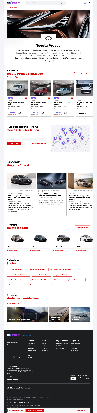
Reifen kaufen (32, 346)
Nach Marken (31, 348)
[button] (32, 388)
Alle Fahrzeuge (32, 343)
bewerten (44, 348)
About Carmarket (75, 343)
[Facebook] (8, 357)
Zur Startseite (13, 7)
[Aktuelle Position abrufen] (8, 139)
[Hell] (80, 378)
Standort (9, 136)
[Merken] (23, 98)
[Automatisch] (73, 378)
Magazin (30, 357)
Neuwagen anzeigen (12, 250)
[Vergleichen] (26, 98)
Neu (10, 77)
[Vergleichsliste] (80, 3)
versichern (45, 353)
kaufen (44, 346)
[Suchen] (64, 2)
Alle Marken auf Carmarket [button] (18, 388)
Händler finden (32, 350)
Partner (30, 353)
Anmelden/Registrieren (62, 343)
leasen (44, 343)
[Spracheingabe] (61, 2)
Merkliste (58, 346)
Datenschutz (74, 350)
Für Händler (74, 346)
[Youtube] (19, 357)
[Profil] (85, 3)
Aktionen (30, 355)
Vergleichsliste (60, 348)
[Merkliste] (76, 3)
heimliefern (45, 350)
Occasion (20, 77)
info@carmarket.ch (12, 379)
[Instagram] (13, 357)
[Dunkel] (87, 378)
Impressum (74, 348)
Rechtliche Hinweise (76, 353)
